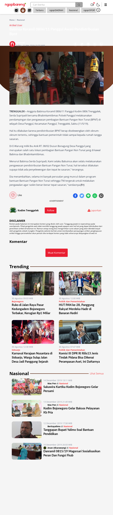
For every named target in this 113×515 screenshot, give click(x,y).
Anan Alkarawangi (57, 447)
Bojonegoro (18, 301)
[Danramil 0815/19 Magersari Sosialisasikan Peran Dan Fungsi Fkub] (27, 451)
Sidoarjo (16, 350)
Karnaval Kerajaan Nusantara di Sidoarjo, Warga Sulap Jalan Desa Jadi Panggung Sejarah (32, 357)
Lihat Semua (97, 373)
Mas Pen (52, 383)
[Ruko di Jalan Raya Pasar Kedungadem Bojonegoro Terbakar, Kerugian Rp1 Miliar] (33, 283)
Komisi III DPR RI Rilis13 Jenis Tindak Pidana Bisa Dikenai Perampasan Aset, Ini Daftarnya (79, 357)
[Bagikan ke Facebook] (75, 44)
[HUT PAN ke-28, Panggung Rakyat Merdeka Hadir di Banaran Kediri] (80, 283)
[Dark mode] (98, 4)
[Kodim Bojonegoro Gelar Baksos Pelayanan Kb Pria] (27, 408)
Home (12, 20)
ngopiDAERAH (56, 10)
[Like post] (12, 195)
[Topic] (29, 10)
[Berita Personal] (23, 10)
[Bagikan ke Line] (88, 44)
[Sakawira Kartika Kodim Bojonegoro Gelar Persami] (27, 386)
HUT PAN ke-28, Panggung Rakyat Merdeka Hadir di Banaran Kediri (76, 309)
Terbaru (40, 10)
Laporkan (96, 210)
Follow (50, 210)
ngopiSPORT (90, 10)
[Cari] (78, 4)
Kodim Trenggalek (28, 210)
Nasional (73, 10)
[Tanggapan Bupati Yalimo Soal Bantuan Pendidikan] (27, 429)
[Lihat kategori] (98, 10)
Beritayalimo (54, 426)
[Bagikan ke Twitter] (82, 44)
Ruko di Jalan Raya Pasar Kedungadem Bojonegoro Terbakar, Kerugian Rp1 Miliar (31, 309)
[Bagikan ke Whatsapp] (95, 44)
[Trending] (16, 10)
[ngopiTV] (92, 4)
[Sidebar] (105, 5)
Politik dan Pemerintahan (72, 301)
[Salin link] (101, 44)
